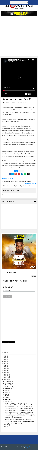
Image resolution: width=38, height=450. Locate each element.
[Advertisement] (19, 37)
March (7, 397)
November (8, 383)
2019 (5, 368)
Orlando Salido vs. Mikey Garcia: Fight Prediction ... (18, 419)
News (24, 102)
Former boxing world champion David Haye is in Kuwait (20, 416)
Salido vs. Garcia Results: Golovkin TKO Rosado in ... (19, 407)
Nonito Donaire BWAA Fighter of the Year (16, 403)
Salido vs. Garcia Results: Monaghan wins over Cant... (19, 410)
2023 (5, 361)
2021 (5, 365)
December (8, 381)
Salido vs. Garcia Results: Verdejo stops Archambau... (19, 412)
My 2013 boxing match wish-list (13, 423)
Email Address (7, 290)
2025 (5, 358)
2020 (5, 367)
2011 (5, 426)
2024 (5, 359)
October (7, 385)
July (6, 390)
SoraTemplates (12, 447)
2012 (5, 425)
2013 (5, 379)
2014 (5, 377)
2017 (5, 372)
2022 (5, 363)
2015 (5, 376)
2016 (5, 374)
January (7, 401)
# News (21, 171)
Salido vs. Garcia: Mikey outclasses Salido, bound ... (19, 405)
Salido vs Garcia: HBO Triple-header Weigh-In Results (19, 414)
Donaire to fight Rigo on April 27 (13, 417)
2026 (5, 356)
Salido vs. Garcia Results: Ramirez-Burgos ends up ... (19, 408)
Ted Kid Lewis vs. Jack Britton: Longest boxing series (19, 421)
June (6, 392)
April (6, 396)
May (6, 394)
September (8, 387)
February (7, 399)
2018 (5, 370)
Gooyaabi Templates (31, 447)
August (7, 388)
